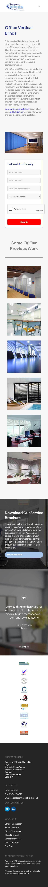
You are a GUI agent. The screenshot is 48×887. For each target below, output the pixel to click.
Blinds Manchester (13, 824)
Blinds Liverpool (12, 827)
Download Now (14, 554)
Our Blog (9, 846)
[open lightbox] (24, 282)
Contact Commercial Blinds (17, 109)
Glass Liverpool (12, 835)
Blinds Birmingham (13, 831)
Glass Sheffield (12, 842)
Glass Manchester (13, 838)
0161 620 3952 (16, 112)
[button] (39, 6)
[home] (14, 6)
